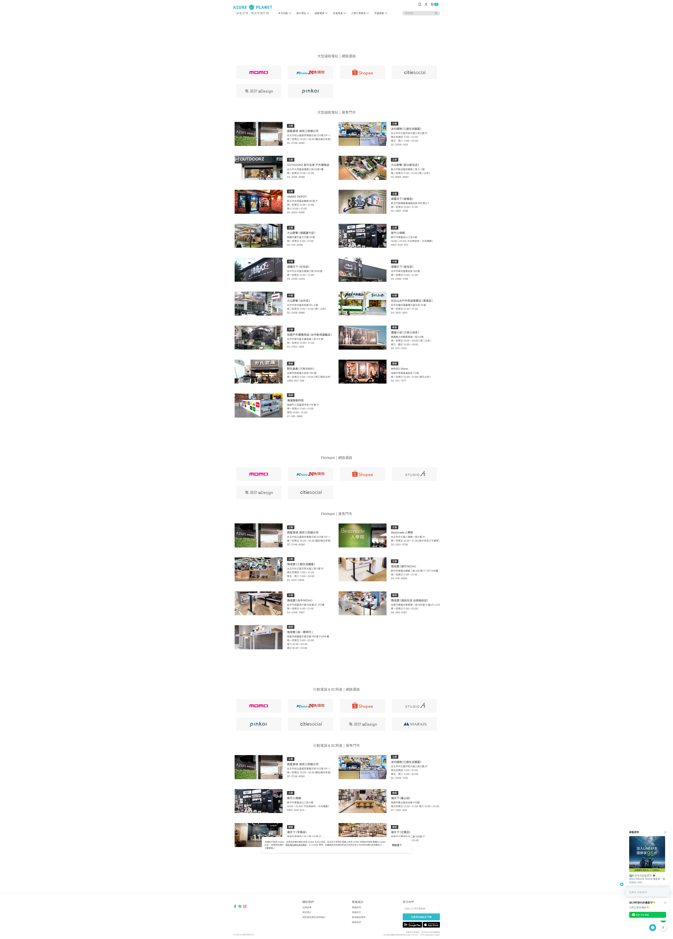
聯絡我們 (356, 922)
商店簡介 (307, 912)
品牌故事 (307, 907)
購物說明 (356, 907)
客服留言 (356, 912)
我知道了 (397, 845)
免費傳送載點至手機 (421, 917)
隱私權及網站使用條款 (313, 917)
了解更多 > (270, 848)
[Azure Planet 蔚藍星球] (252, 9)
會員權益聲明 (359, 917)
